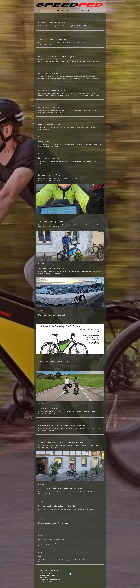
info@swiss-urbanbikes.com (50, 582)
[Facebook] (70, 573)
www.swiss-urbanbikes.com (50, 579)
